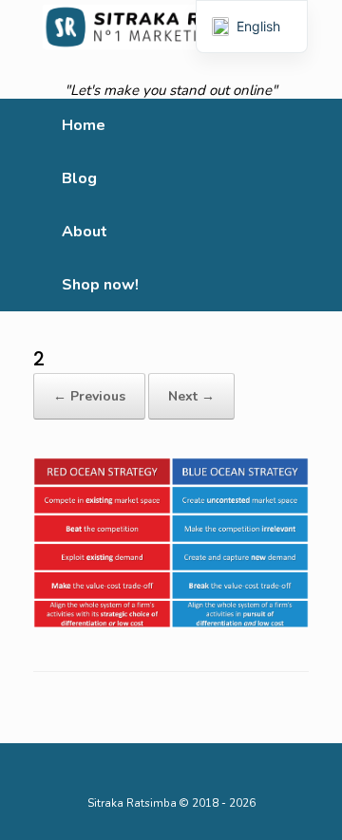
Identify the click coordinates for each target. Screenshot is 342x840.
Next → (191, 396)
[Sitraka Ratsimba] (171, 26)
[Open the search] (314, 205)
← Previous (89, 396)
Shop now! (100, 284)
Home (83, 125)
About (84, 231)
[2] (171, 543)
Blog (79, 178)
